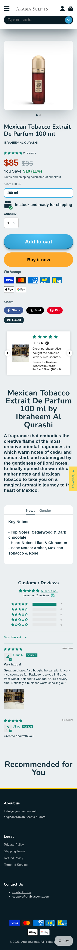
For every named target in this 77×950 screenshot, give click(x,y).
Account (62, 8)
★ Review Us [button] (73, 479)
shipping (24, 177)
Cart (70, 8)
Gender (45, 510)
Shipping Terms (14, 851)
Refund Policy (13, 858)
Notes (30, 510)
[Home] (32, 8)
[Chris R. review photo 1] (14, 699)
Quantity (10, 213)
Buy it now (38, 259)
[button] (13, 153)
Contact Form (21, 892)
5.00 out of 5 (49, 591)
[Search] (68, 20)
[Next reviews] (69, 353)
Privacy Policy (14, 844)
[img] (13, 649)
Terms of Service (16, 864)
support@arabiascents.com (31, 896)
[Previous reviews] (7, 353)
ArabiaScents (30, 941)
